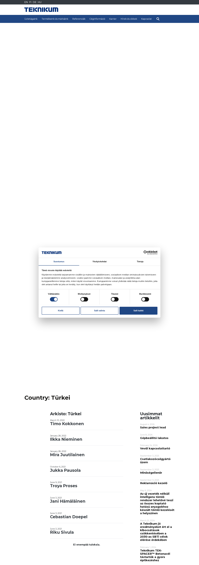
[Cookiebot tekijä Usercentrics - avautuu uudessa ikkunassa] (145, 252)
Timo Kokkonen (67, 423)
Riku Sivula (62, 532)
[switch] (84, 299)
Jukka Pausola (65, 470)
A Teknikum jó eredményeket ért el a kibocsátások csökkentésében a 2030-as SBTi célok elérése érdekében (156, 532)
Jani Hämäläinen (67, 501)
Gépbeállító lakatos (154, 438)
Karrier (113, 19)
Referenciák (78, 19)
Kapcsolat (146, 19)
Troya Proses (63, 485)
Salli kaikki (138, 310)
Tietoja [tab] (140, 261)
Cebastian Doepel (68, 516)
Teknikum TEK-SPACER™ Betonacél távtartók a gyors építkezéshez (155, 555)
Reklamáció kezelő (153, 483)
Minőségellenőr (151, 472)
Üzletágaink (30, 19)
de (34, 2)
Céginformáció (97, 19)
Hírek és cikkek (129, 19)
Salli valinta (99, 310)
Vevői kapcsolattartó (155, 448)
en (26, 2)
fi (30, 2)
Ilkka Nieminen (66, 439)
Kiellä (60, 310)
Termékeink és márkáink (55, 19)
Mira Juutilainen (67, 454)
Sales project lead (153, 427)
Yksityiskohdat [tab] (99, 261)
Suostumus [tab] (58, 261)
